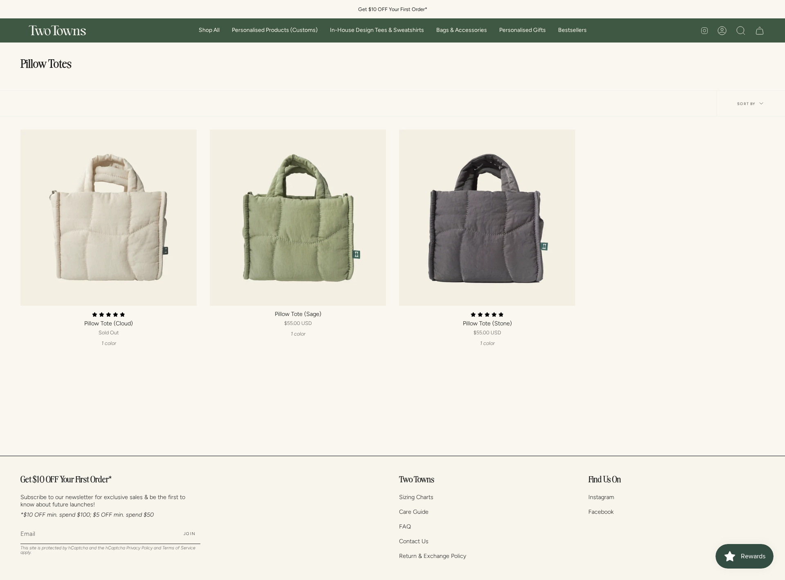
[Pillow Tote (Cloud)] (108, 218)
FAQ (405, 526)
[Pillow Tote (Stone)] (487, 218)
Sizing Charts (416, 497)
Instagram (601, 497)
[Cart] (759, 30)
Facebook (601, 511)
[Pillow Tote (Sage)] (298, 218)
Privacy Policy (139, 548)
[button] (209, 30)
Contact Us (413, 541)
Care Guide (413, 511)
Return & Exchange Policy (432, 556)
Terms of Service (178, 548)
